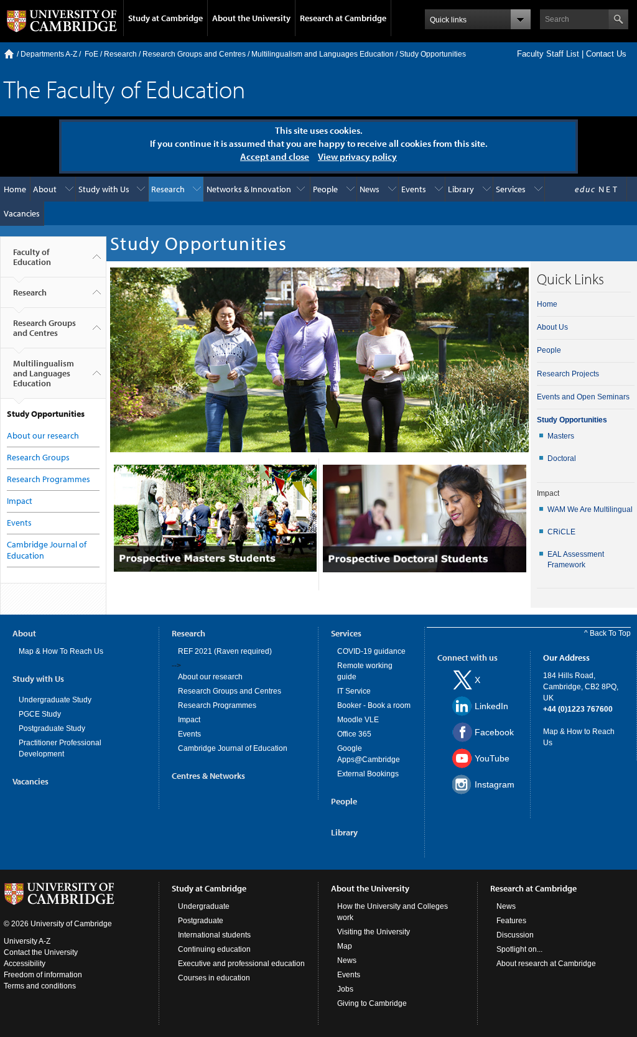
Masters (560, 436)
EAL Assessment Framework (575, 559)
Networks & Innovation (249, 189)
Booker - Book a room (374, 705)
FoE (91, 54)
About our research (43, 435)
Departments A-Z (49, 54)
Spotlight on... (519, 949)
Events (413, 189)
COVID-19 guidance (371, 651)
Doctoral (561, 458)
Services (511, 189)
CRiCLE (561, 532)
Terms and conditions (40, 986)
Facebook (494, 732)
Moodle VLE (358, 719)
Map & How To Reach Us (61, 651)
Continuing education (214, 949)
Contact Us (606, 53)
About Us (552, 327)
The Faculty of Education (124, 89)
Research (120, 54)
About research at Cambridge (546, 963)
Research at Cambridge (343, 18)
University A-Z (27, 941)
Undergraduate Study (55, 699)
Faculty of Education (32, 256)
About (45, 189)
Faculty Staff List (548, 53)
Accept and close (274, 156)
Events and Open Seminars (583, 397)
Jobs (345, 989)
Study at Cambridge (165, 18)
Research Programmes (48, 479)
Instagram (494, 784)
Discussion (515, 935)
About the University (251, 18)
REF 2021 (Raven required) (225, 651)
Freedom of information (43, 974)
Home (9, 54)
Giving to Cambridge (372, 1003)
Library (461, 189)
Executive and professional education (241, 963)
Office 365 (354, 734)
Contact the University (41, 952)
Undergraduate (204, 906)
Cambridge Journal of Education (232, 748)
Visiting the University (373, 932)
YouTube (492, 758)
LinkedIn (491, 706)
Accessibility (24, 963)
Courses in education (214, 978)
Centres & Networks (208, 775)
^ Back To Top (607, 633)
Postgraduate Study (52, 728)
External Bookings (368, 774)
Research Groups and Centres (194, 54)
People (325, 189)
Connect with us (467, 657)
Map (344, 946)
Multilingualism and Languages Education (322, 54)
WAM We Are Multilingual (590, 509)
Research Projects (568, 374)
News (369, 189)
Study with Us (103, 189)
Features (511, 920)
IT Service (354, 691)
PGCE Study (40, 714)
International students (214, 935)
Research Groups (38, 457)
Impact (19, 500)
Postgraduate (200, 920)
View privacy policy (357, 156)
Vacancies (22, 213)
